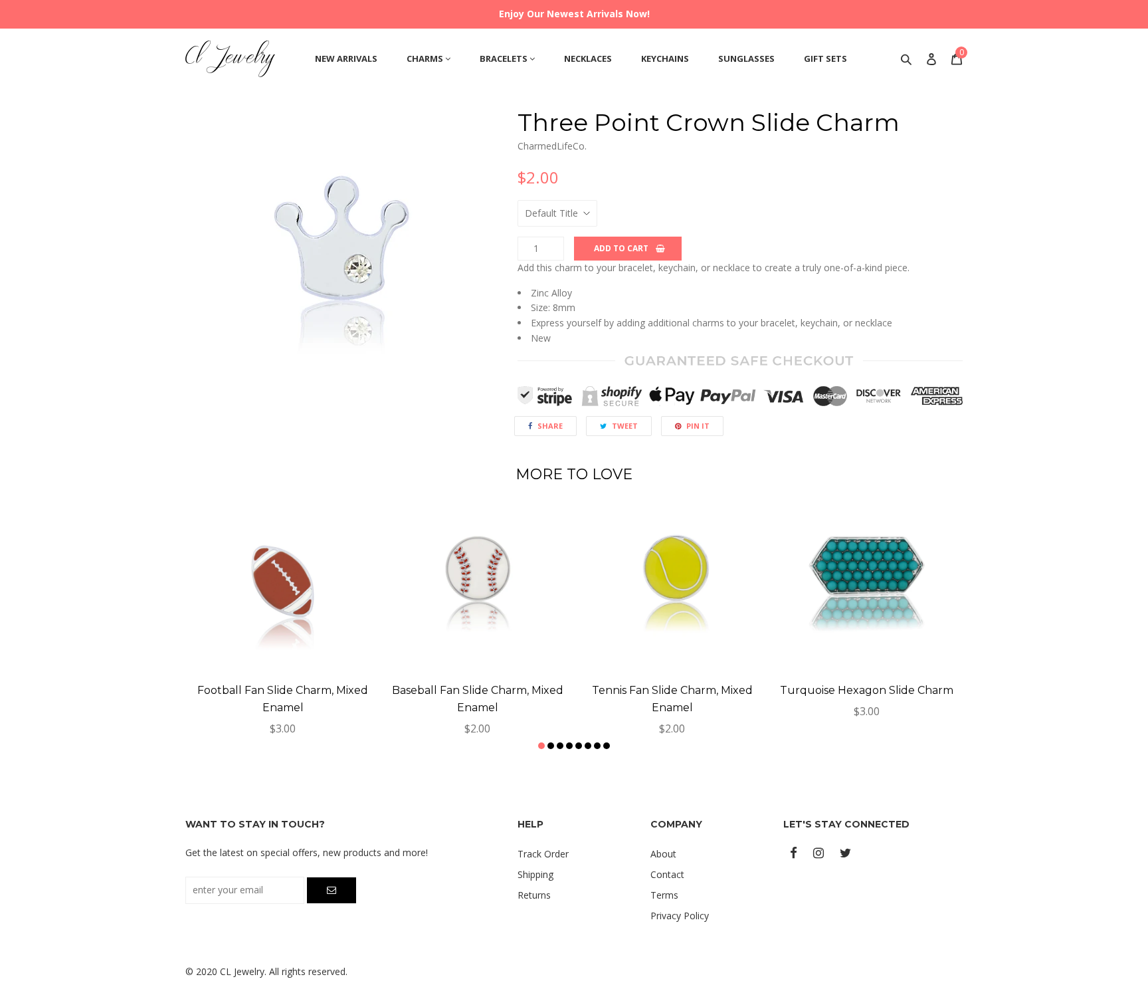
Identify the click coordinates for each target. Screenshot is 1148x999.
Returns (534, 895)
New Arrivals (346, 58)
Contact (667, 874)
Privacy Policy (679, 915)
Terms (664, 895)
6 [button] (588, 745)
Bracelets (504, 58)
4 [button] (569, 745)
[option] (341, 265)
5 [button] (578, 745)
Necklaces (588, 58)
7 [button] (597, 745)
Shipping (535, 874)
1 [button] (541, 745)
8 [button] (606, 745)
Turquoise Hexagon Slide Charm (866, 690)
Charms (426, 58)
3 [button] (560, 745)
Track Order (543, 853)
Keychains (665, 58)
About (663, 853)
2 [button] (550, 745)
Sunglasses (746, 58)
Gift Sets (825, 58)
